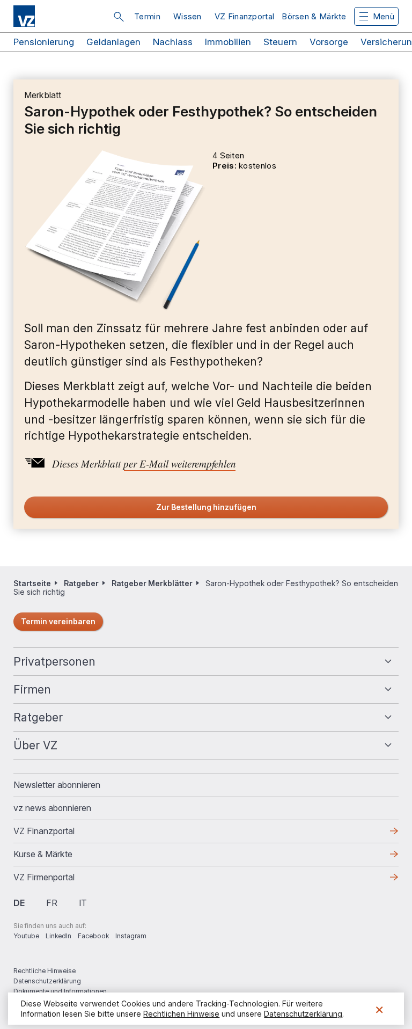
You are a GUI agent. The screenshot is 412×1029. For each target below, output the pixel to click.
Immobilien (228, 42)
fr (51, 902)
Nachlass (173, 42)
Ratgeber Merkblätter (152, 583)
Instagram (130, 936)
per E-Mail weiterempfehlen (179, 463)
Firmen (32, 689)
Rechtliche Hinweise (44, 971)
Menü (383, 16)
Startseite (32, 583)
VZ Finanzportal (245, 16)
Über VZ (35, 745)
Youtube (26, 936)
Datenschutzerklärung (47, 981)
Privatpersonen (54, 661)
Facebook (93, 936)
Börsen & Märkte (314, 16)
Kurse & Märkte (60, 857)
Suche (119, 17)
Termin (147, 16)
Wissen (187, 16)
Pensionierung (43, 42)
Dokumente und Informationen (60, 991)
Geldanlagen (113, 42)
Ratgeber (81, 583)
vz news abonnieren (52, 807)
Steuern (280, 42)
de (19, 902)
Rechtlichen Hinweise (181, 1013)
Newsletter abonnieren (56, 784)
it (83, 902)
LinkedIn (58, 936)
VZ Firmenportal (61, 880)
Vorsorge (329, 42)
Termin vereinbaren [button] (58, 621)
